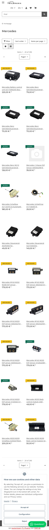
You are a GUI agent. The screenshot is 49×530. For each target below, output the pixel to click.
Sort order (19, 41)
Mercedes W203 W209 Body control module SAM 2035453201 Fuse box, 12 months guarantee (36, 439)
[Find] (44, 14)
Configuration (24, 514)
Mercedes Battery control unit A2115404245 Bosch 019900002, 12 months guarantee (12, 88)
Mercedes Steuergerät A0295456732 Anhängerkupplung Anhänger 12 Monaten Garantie (11, 244)
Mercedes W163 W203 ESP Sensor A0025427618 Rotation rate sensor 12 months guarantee (12, 322)
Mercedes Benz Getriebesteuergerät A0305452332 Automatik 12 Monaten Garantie (36, 88)
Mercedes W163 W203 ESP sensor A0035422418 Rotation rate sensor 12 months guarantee (12, 361)
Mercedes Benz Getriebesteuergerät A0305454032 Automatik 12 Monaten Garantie (11, 127)
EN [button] (12, 8)
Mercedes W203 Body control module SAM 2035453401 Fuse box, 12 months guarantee (36, 400)
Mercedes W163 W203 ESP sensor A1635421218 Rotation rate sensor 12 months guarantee (12, 400)
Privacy (15, 501)
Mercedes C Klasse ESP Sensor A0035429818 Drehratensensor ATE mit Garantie (36, 166)
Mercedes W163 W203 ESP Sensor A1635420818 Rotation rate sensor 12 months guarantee (36, 361)
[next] (45, 57)
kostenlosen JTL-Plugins (21, 528)
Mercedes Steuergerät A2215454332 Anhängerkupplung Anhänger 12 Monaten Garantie (35, 244)
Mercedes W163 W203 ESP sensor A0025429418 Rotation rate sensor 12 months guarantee (36, 322)
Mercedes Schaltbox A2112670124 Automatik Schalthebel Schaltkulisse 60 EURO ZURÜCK (12, 205)
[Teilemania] (14, 2)
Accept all (25, 507)
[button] (26, 8)
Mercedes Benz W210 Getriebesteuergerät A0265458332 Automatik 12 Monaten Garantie (11, 166)
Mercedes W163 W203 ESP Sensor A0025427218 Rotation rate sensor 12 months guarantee (36, 283)
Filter (7, 41)
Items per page (37, 41)
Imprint (6, 501)
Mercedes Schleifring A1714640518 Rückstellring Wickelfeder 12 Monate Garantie (36, 205)
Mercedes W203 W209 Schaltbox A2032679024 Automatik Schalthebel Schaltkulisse (11, 439)
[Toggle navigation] (3, 1)
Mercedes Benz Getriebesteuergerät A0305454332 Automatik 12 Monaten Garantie (36, 127)
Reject (24, 521)
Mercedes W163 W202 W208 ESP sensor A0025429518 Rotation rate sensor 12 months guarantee (11, 283)
